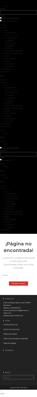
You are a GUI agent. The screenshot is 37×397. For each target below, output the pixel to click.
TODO (7, 30)
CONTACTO (6, 72)
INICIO (4, 25)
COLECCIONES (10, 33)
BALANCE (11, 46)
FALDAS (8, 61)
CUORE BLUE (12, 38)
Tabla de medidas (9, 343)
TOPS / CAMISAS (11, 59)
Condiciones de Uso (10, 325)
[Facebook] (4, 356)
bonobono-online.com (15, 316)
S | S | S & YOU (12, 35)
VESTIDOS (8, 48)
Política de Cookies (10, 334)
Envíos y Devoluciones (11, 329)
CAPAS (7, 56)
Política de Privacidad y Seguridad (15, 339)
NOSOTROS (6, 69)
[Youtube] (4, 367)
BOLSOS (10, 66)
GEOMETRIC (12, 43)
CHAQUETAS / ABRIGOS (14, 51)
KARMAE (10, 41)
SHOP (4, 28)
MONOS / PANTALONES (14, 54)
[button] (18, 76)
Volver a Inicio (18, 283)
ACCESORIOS (10, 64)
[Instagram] (4, 361)
